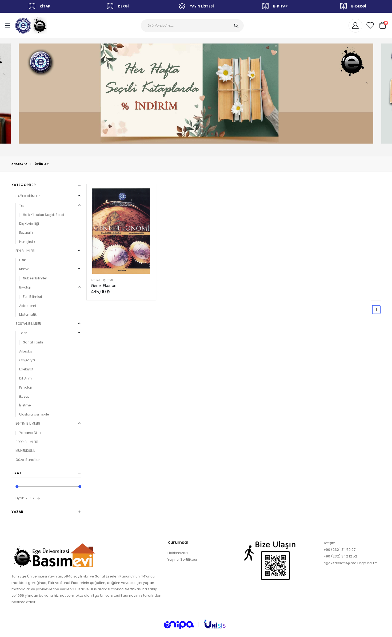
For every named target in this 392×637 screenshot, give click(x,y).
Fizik (22, 260)
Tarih (23, 333)
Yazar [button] (17, 512)
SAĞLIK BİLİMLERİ (28, 196)
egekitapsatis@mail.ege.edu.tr (350, 562)
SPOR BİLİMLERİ (26, 442)
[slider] (17, 486)
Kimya (24, 269)
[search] (237, 25)
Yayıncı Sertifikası (182, 559)
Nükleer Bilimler (35, 278)
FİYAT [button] (16, 473)
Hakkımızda (177, 552)
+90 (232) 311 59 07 (339, 549)
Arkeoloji (26, 351)
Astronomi (27, 305)
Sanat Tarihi (33, 342)
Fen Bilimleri (32, 296)
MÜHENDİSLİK (25, 450)
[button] (383, 24)
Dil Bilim (25, 378)
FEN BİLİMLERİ (25, 250)
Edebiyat (26, 369)
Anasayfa (19, 164)
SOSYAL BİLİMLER (28, 323)
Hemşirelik (27, 241)
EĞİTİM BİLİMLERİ (27, 423)
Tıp (21, 205)
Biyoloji (25, 287)
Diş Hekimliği (29, 223)
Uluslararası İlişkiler (34, 414)
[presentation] (9, 94)
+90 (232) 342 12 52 (340, 556)
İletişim (329, 542)
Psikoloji (25, 387)
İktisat (95, 280)
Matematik (28, 314)
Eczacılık (26, 232)
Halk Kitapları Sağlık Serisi (43, 214)
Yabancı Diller (30, 432)
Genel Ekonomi (104, 285)
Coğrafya (27, 360)
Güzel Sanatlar (27, 459)
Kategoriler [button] (23, 185)
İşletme (108, 280)
